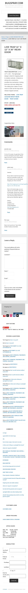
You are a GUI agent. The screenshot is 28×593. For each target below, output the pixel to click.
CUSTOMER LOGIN (7, 509)
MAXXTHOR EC (13, 364)
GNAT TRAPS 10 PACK (8, 472)
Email (6, 278)
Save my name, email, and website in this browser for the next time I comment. (13, 289)
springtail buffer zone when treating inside (12, 491)
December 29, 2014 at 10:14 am (11, 150)
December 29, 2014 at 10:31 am (14, 169)
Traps (7, 37)
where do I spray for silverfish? (10, 448)
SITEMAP (5, 589)
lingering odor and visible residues (10, 482)
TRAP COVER (14, 99)
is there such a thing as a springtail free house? (13, 445)
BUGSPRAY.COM (14, 3)
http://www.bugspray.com (13, 207)
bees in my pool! (14, 339)
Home (3, 37)
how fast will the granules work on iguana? (12, 488)
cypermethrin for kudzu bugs (9, 435)
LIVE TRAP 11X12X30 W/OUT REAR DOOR (13, 97)
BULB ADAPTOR (6, 463)
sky (3, 438)
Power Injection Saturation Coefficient (11, 475)
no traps (4, 432)
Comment (7, 254)
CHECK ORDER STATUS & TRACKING (11, 519)
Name (6, 271)
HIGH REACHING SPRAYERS (9, 469)
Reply (5, 162)
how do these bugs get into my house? (11, 466)
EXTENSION (5, 460)
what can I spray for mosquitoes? (10, 485)
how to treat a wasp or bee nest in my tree (12, 442)
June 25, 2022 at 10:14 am (10, 221)
